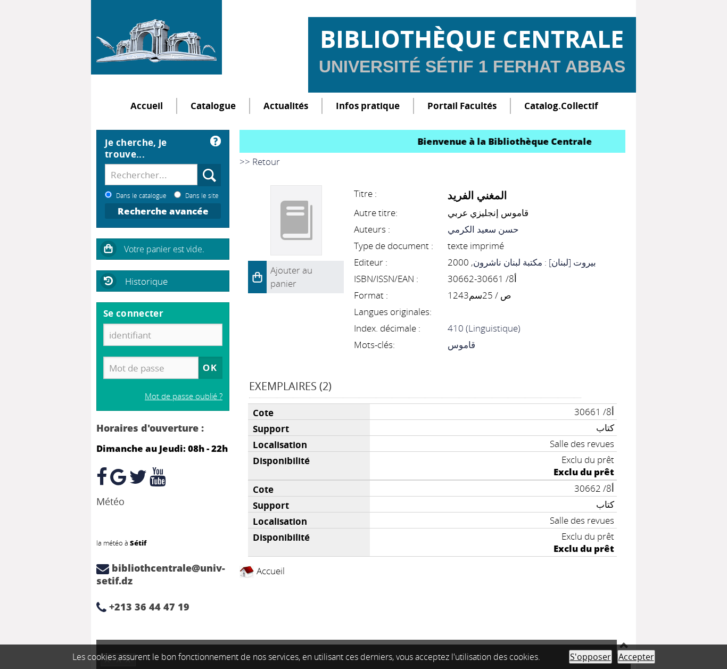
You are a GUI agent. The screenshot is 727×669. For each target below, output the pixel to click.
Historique (146, 281)
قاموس (461, 344)
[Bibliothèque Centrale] (156, 37)
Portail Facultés (462, 106)
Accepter (636, 657)
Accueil (146, 106)
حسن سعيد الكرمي (483, 229)
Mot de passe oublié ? (183, 396)
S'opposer (590, 657)
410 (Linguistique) (484, 328)
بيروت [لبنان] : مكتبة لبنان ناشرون (534, 262)
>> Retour (259, 161)
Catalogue (213, 106)
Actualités (285, 106)
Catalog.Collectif (561, 106)
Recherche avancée (163, 211)
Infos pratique (368, 106)
